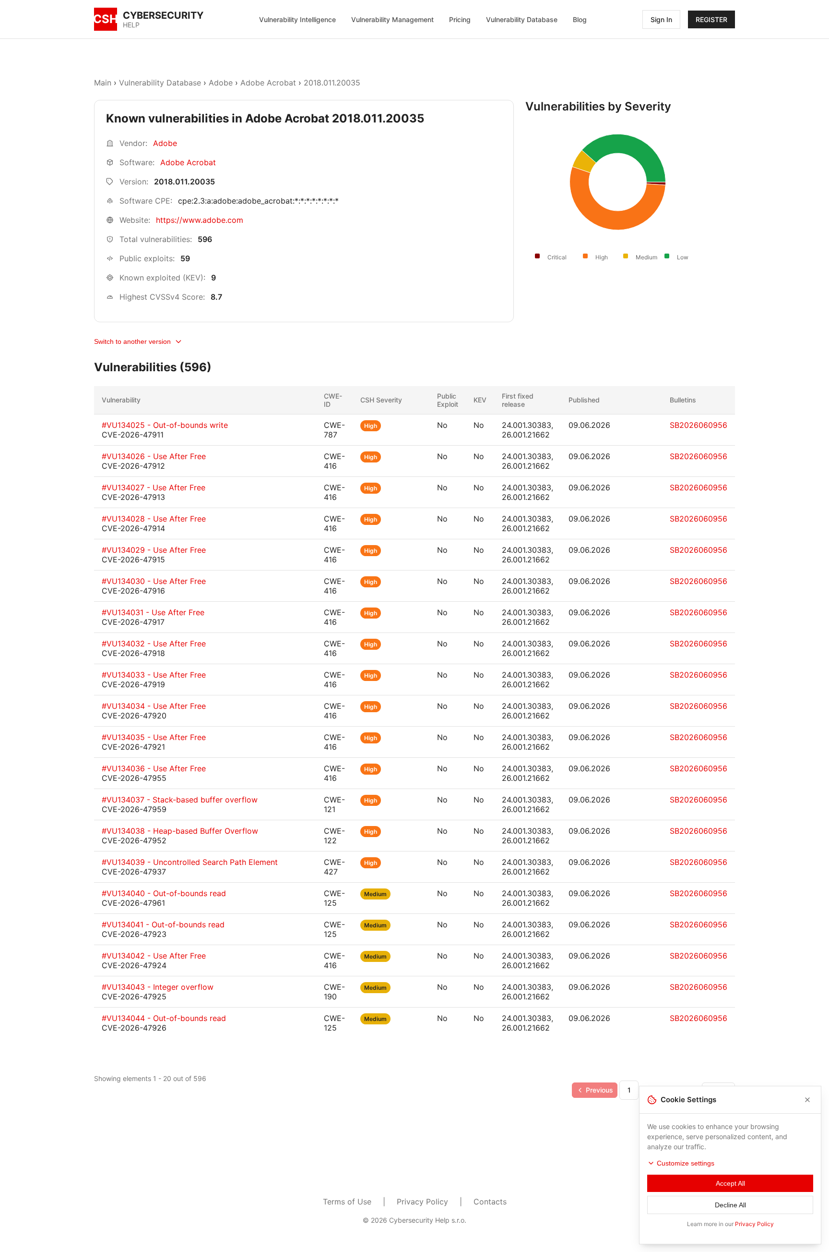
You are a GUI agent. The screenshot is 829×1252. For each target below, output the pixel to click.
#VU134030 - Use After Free (154, 581)
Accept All (730, 1183)
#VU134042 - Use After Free (154, 955)
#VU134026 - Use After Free (154, 456)
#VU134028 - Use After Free (154, 518)
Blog (580, 19)
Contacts (490, 1201)
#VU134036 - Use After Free (154, 768)
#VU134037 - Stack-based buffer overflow (180, 799)
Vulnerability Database (521, 19)
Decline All (730, 1205)
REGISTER (711, 19)
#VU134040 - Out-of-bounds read (164, 893)
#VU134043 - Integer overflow (157, 987)
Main (102, 82)
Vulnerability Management (392, 19)
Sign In (661, 19)
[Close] (807, 1100)
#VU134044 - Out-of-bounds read (164, 1018)
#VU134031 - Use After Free (153, 612)
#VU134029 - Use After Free (154, 550)
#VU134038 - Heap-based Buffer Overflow (180, 831)
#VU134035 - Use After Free (154, 737)
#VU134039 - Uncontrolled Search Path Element (190, 862)
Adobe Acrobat (268, 82)
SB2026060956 (698, 425)
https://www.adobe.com (199, 220)
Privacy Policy (422, 1201)
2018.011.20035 (332, 82)
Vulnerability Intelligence (297, 19)
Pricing (460, 19)
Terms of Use (347, 1201)
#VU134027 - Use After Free (153, 487)
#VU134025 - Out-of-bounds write (165, 425)
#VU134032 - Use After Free (154, 643)
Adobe (221, 82)
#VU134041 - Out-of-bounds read (163, 924)
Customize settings (685, 1163)
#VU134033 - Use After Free (154, 675)
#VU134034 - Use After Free (154, 706)
